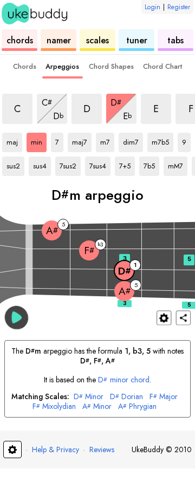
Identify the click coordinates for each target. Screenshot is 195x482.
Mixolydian (54, 406)
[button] (16, 317)
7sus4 (99, 164)
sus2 (15, 164)
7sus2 (70, 164)
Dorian (126, 397)
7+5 (127, 164)
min (39, 140)
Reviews (101, 449)
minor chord (124, 379)
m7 (107, 140)
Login (152, 7)
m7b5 (162, 140)
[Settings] (164, 317)
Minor (88, 397)
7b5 (151, 164)
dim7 (133, 140)
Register (178, 7)
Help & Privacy (55, 449)
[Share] (183, 317)
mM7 (177, 164)
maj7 (82, 140)
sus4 (42, 164)
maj (14, 140)
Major (164, 397)
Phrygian (137, 406)
